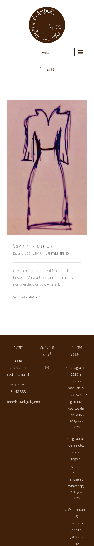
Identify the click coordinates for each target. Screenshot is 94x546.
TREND (64, 253)
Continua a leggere (25, 297)
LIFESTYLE (51, 253)
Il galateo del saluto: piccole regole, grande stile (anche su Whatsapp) (76, 462)
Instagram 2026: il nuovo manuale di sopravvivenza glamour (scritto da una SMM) (76, 391)
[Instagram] (47, 367)
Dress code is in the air (32, 246)
